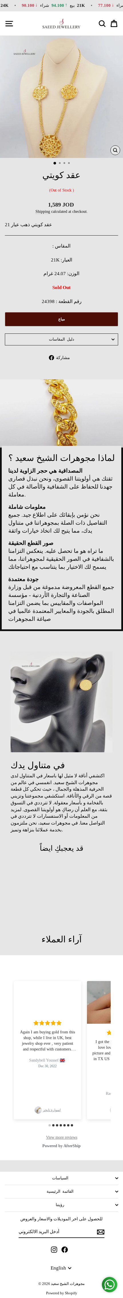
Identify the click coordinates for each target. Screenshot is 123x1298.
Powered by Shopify (61, 1293)
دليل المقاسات (61, 339)
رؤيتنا (60, 1205)
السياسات (60, 1178)
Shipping (42, 211)
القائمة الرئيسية (60, 1191)
